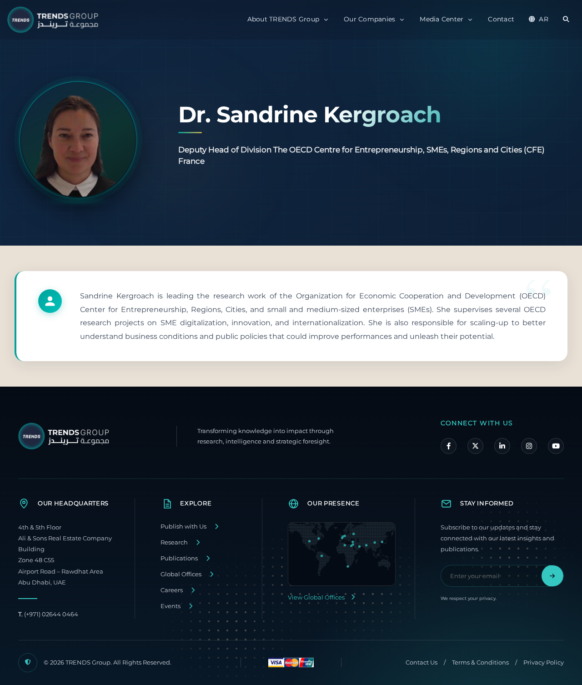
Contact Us (421, 662)
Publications (179, 558)
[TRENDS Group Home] (55, 20)
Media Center (441, 19)
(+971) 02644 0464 (48, 614)
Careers (172, 590)
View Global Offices (316, 597)
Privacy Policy (543, 662)
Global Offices (181, 574)
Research (174, 542)
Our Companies (369, 19)
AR (543, 19)
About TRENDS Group (283, 19)
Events (171, 606)
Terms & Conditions (480, 662)
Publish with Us (183, 526)
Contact (501, 19)
